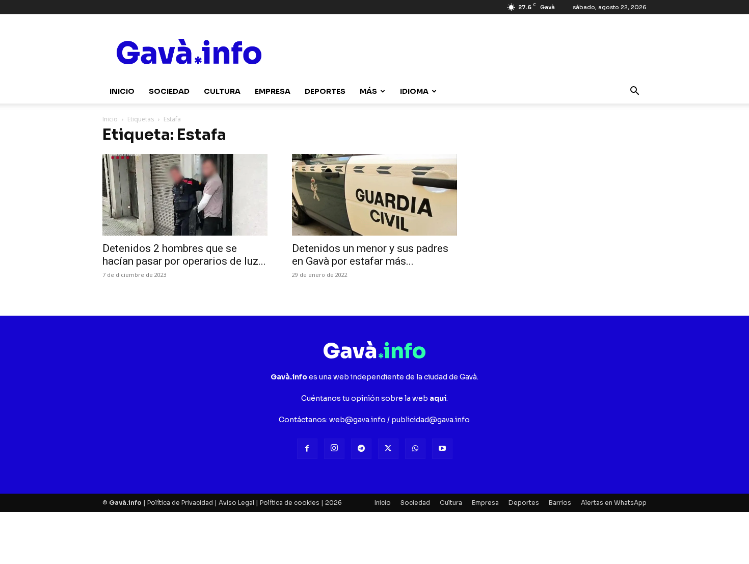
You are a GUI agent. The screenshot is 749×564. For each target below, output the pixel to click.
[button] (634, 92)
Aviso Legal (236, 502)
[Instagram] (334, 449)
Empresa (272, 91)
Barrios (560, 502)
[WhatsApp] (415, 449)
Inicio (122, 91)
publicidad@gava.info (430, 419)
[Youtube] (442, 449)
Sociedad (169, 91)
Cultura (222, 91)
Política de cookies (289, 502)
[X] (388, 449)
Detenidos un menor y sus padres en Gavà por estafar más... (370, 254)
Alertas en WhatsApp (614, 502)
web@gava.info (357, 419)
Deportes (325, 91)
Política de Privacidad (180, 502)
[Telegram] (361, 449)
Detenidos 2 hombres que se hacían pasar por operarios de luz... (184, 254)
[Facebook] (307, 449)
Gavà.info (125, 502)
